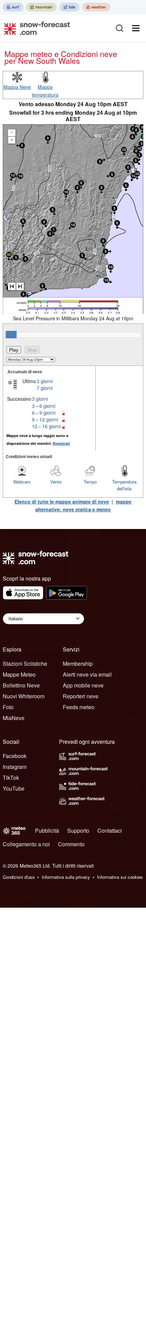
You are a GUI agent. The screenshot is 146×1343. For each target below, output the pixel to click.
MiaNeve (13, 718)
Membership (78, 663)
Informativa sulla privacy (66, 877)
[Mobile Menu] (136, 28)
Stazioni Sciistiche (25, 663)
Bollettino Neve (21, 685)
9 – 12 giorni (45, 419)
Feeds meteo (78, 707)
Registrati (61, 443)
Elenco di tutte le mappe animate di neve (62, 501)
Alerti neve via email (87, 674)
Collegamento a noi (26, 844)
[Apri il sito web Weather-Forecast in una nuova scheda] (96, 7)
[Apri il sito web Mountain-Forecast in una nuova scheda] (41, 7)
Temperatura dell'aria (124, 485)
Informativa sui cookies (120, 877)
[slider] (11, 334)
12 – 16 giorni (46, 426)
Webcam (22, 481)
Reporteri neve (80, 696)
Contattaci (109, 830)
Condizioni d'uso (19, 877)
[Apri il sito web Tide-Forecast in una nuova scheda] (69, 7)
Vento (55, 481)
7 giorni (45, 387)
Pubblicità (47, 830)
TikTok (11, 777)
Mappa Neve (17, 86)
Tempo (90, 481)
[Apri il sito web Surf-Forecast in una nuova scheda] (13, 7)
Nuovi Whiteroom (23, 696)
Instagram (14, 767)
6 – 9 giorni (43, 412)
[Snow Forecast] (35, 28)
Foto (8, 707)
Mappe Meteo (19, 674)
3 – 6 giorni (43, 405)
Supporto (78, 830)
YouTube (13, 788)
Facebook (14, 756)
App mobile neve (83, 685)
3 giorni (45, 381)
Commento (71, 844)
